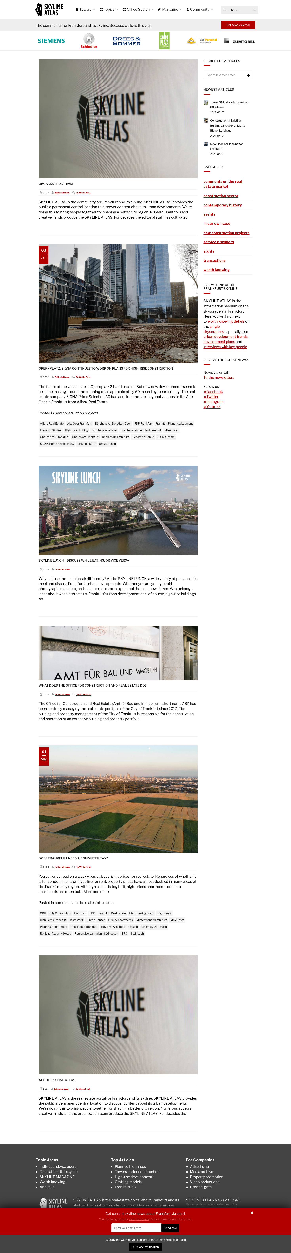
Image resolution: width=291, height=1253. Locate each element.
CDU (43, 913)
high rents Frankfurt (53, 920)
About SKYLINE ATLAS (57, 1080)
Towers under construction (137, 1172)
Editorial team (62, 192)
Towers (85, 9)
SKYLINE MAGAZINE (57, 1177)
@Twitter (211, 397)
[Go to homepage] (49, 9)
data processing (139, 1219)
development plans (219, 342)
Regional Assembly (113, 926)
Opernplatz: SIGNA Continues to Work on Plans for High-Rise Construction (106, 368)
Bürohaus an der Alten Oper (113, 423)
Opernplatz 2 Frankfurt (54, 437)
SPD (124, 933)
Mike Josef (171, 430)
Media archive (201, 1172)
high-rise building (76, 430)
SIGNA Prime (166, 437)
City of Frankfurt (59, 913)
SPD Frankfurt (86, 443)
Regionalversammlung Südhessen (96, 933)
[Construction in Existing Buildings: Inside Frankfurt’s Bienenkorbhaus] (206, 120)
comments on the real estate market (85, 903)
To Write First (83, 192)
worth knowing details (226, 321)
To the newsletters (219, 378)
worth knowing (217, 270)
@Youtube (212, 407)
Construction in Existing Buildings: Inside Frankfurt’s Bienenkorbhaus (227, 125)
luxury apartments (120, 920)
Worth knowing (52, 1182)
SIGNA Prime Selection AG (57, 443)
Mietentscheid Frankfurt (151, 920)
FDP (92, 913)
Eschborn (80, 913)
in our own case (217, 224)
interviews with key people (225, 347)
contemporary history (223, 205)
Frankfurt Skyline (50, 430)
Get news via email (238, 25)
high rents (164, 913)
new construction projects (76, 413)
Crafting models (128, 1182)
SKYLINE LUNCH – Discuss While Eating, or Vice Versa (84, 560)
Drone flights (201, 1187)
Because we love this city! (131, 25)
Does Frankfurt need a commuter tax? (73, 858)
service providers (219, 242)
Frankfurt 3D (125, 1187)
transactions (215, 261)
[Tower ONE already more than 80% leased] (206, 102)
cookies (174, 1239)
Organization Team (56, 184)
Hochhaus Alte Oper (104, 430)
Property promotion (206, 1177)
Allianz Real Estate (52, 423)
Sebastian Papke (143, 437)
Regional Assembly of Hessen (148, 926)
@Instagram (213, 402)
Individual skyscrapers (58, 1167)
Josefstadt (76, 920)
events (209, 214)
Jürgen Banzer (96, 920)
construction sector (221, 196)
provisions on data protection (220, 1204)
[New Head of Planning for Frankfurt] (206, 143)
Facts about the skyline (59, 1172)
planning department (53, 926)
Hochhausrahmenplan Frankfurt (141, 430)
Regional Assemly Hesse (55, 933)
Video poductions (204, 1182)
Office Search (139, 9)
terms (159, 1239)
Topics (109, 9)
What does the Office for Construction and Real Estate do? (92, 685)
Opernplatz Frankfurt (85, 437)
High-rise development (133, 1177)
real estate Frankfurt (115, 437)
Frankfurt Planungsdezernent (174, 423)
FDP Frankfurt (143, 423)
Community (200, 9)
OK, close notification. (145, 1247)
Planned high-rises (130, 1167)
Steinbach (137, 933)
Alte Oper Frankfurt (79, 423)
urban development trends (226, 337)
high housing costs (141, 913)
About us (47, 1187)
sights (209, 251)
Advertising (199, 1167)
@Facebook (213, 392)
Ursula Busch (107, 443)
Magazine (170, 9)
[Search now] (254, 10)
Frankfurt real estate (112, 913)
